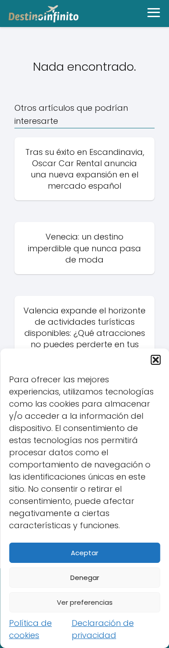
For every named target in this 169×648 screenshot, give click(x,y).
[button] (155, 359)
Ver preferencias (85, 602)
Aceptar (84, 552)
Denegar (84, 577)
